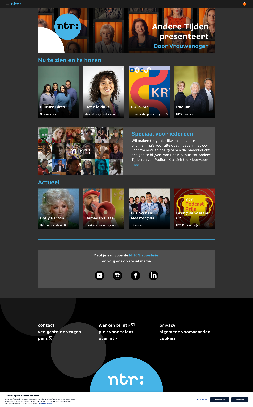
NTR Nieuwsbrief (144, 255)
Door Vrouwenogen (181, 46)
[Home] (16, 5)
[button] (80, 151)
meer (136, 165)
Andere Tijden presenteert (180, 31)
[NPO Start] (245, 5)
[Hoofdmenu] (7, 4)
